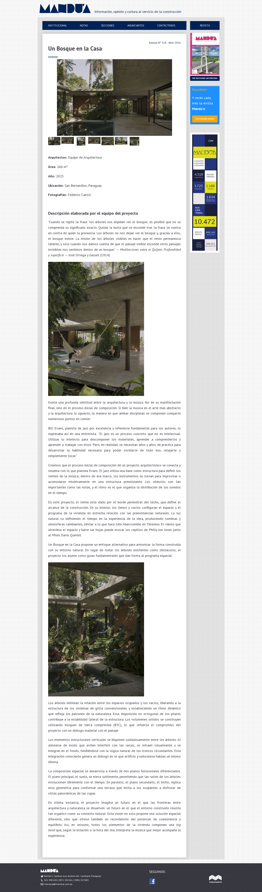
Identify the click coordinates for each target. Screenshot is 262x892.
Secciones (107, 25)
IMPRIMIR (53, 57)
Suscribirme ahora (204, 119)
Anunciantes (135, 25)
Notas (84, 25)
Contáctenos (166, 25)
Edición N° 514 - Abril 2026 (165, 42)
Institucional (57, 25)
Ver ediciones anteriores (205, 78)
